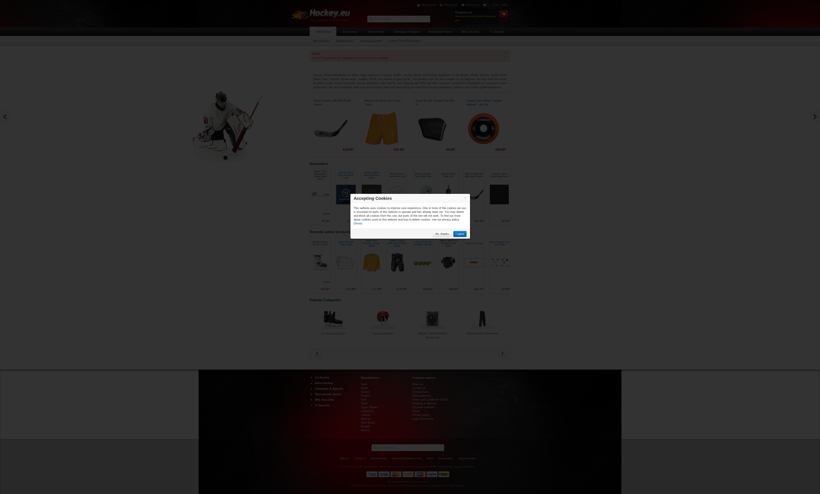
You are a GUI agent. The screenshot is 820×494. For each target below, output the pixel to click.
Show (357, 223)
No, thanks (442, 233)
